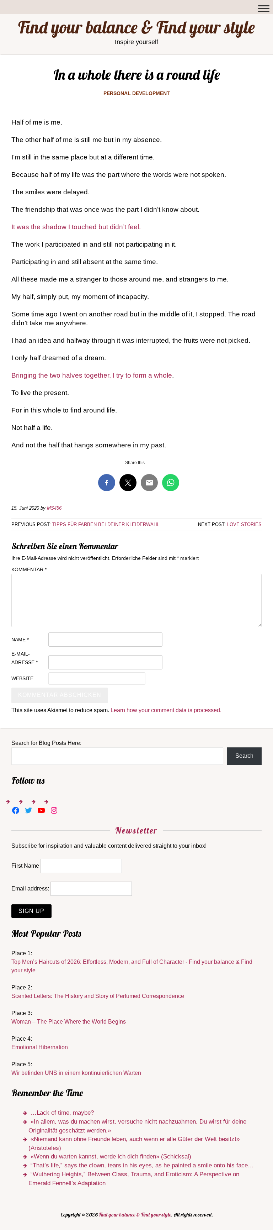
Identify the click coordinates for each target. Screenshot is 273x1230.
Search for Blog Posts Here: (46, 743)
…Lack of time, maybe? (62, 1112)
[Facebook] (15, 810)
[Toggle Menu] (263, 8)
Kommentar (29, 569)
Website (22, 678)
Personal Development (136, 93)
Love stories (244, 524)
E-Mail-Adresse (24, 658)
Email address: (30, 888)
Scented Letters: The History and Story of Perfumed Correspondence (97, 996)
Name (20, 639)
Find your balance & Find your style (136, 27)
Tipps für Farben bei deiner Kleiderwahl (105, 524)
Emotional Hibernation (39, 1047)
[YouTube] (41, 810)
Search (244, 756)
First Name (25, 866)
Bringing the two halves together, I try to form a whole (91, 375)
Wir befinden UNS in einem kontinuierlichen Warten (76, 1073)
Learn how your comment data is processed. (166, 710)
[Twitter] (28, 810)
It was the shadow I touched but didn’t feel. (76, 227)
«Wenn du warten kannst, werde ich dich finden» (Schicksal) (111, 1156)
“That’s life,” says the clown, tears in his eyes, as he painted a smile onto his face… (142, 1165)
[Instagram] (54, 810)
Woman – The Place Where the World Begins (68, 1022)
